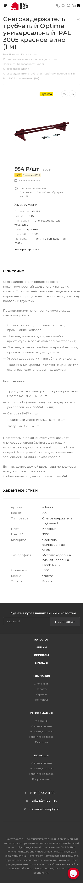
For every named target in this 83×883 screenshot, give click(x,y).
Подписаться (65, 621)
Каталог (41, 639)
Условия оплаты (41, 726)
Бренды (41, 662)
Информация (41, 712)
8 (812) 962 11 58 (42, 793)
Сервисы (41, 654)
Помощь (41, 755)
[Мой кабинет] (68, 6)
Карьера (41, 694)
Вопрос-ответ (41, 779)
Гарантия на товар (41, 736)
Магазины (41, 720)
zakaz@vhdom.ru (44, 800)
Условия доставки (41, 731)
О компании (41, 683)
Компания (41, 675)
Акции (41, 647)
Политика (41, 742)
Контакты (41, 699)
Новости (41, 688)
